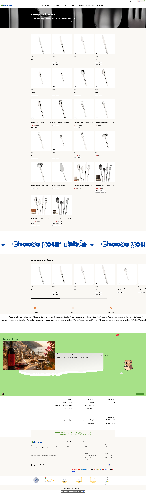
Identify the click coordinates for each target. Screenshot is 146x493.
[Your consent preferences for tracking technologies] (144, 491)
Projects (106, 446)
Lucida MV (100, 190)
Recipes (68, 448)
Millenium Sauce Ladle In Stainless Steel (103, 154)
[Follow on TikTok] (43, 465)
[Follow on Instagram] (34, 465)
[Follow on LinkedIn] (46, 465)
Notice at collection (66, 491)
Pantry (114, 406)
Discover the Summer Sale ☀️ (5, 1)
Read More (138, 379)
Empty (57, 64)
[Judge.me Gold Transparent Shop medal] (75, 433)
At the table (55, 5)
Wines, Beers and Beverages (66, 402)
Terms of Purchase (108, 457)
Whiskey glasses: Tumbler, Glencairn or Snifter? (86, 364)
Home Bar (73, 5)
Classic (54, 64)
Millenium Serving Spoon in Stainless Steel (60, 122)
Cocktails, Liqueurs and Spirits (66, 403)
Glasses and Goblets (68, 420)
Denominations (91, 423)
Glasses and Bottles (90, 406)
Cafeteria (70, 419)
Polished (57, 62)
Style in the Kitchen (71, 451)
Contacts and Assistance (88, 444)
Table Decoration (90, 408)
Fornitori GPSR (86, 459)
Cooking (113, 403)
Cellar (81, 5)
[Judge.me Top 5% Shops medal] (84, 433)
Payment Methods (86, 453)
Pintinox (32, 56)
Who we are (107, 444)
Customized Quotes (87, 457)
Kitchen (64, 5)
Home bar (69, 444)
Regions (92, 422)
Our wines (92, 417)
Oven (114, 405)
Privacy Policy (108, 451)
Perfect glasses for (68, 408)
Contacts (107, 448)
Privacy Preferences (109, 455)
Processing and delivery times (89, 451)
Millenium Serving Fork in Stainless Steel (82, 154)
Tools (114, 402)
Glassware (46, 5)
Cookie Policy (107, 453)
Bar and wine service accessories (65, 422)
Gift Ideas (101, 5)
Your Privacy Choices (76, 491)
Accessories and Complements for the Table (63, 405)
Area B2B (85, 446)
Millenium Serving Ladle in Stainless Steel (39, 185)
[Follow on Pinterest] (37, 465)
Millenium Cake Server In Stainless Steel (60, 185)
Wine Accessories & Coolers (88, 420)
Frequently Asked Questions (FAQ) (90, 455)
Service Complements (89, 405)
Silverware (92, 403)
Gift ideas (92, 419)
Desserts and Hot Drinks (67, 406)
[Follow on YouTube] (40, 465)
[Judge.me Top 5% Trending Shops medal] (89, 433)
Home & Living (91, 5)
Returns (84, 448)
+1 (104, 190)
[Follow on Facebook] (31, 465)
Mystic (54, 62)
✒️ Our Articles (70, 441)
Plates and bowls (90, 402)
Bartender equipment (68, 417)
